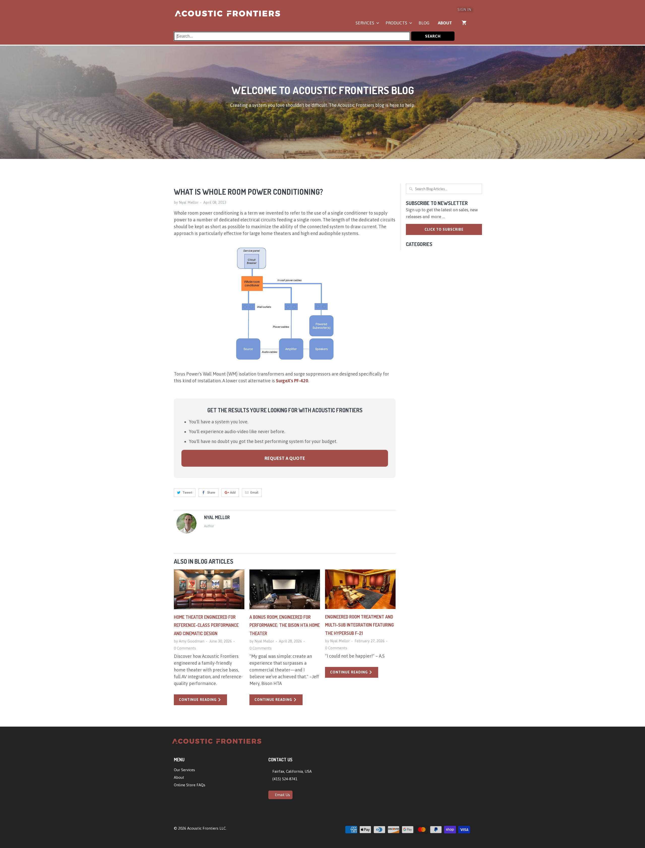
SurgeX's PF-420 (292, 380)
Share (211, 492)
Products (396, 23)
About (445, 22)
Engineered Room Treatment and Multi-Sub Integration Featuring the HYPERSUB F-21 (359, 625)
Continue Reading (198, 700)
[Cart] (464, 23)
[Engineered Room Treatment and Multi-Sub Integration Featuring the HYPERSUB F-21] (360, 589)
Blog (423, 23)
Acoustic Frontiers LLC (206, 828)
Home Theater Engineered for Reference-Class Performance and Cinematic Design (206, 625)
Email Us (282, 795)
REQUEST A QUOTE (285, 458)
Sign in (464, 9)
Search (433, 36)
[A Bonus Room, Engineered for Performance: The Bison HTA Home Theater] (284, 589)
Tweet (187, 492)
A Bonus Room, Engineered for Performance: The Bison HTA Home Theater (284, 625)
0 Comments (185, 648)
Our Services (184, 770)
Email (254, 492)
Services (365, 23)
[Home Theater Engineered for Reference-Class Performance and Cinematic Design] (209, 589)
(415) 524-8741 (284, 779)
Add (233, 492)
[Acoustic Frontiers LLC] (227, 16)
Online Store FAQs (189, 785)
